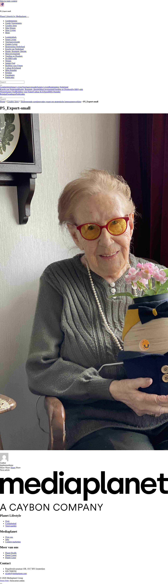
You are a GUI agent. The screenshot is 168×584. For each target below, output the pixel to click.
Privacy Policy (4, 581)
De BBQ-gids (11, 58)
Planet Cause (10, 558)
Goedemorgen (11, 21)
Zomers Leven (11, 44)
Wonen (8, 61)
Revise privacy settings (17, 581)
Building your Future (14, 65)
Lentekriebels (10, 37)
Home (2, 102)
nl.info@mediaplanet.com (16, 573)
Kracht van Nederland (14, 49)
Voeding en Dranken (13, 56)
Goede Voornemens (13, 23)
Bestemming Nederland (15, 47)
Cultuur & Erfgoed (13, 68)
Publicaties (9, 77)
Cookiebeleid (10, 523)
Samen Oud (10, 63)
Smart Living (10, 39)
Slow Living (10, 30)
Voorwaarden (10, 526)
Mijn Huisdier (11, 70)
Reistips (8, 73)
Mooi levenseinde (12, 54)
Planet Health (10, 553)
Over (7, 521)
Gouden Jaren (11, 25)
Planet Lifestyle (13, 16)
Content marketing (13, 542)
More (7, 33)
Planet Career (10, 555)
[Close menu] (1, 97)
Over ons (9, 537)
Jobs (7, 539)
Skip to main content (8, 1)
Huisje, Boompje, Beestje (15, 51)
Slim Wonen (10, 28)
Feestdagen (10, 75)
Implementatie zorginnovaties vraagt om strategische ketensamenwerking (51, 102)
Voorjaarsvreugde (12, 42)
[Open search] (1, 85)
